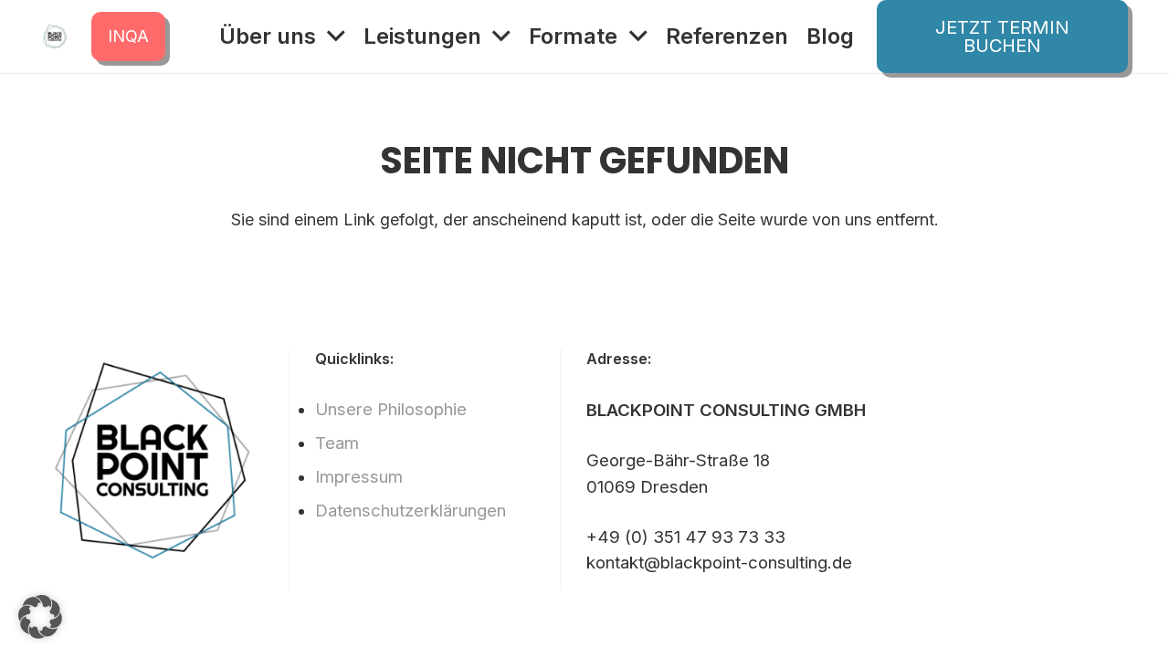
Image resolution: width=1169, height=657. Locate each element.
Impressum (359, 476)
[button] (40, 617)
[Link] (54, 36)
